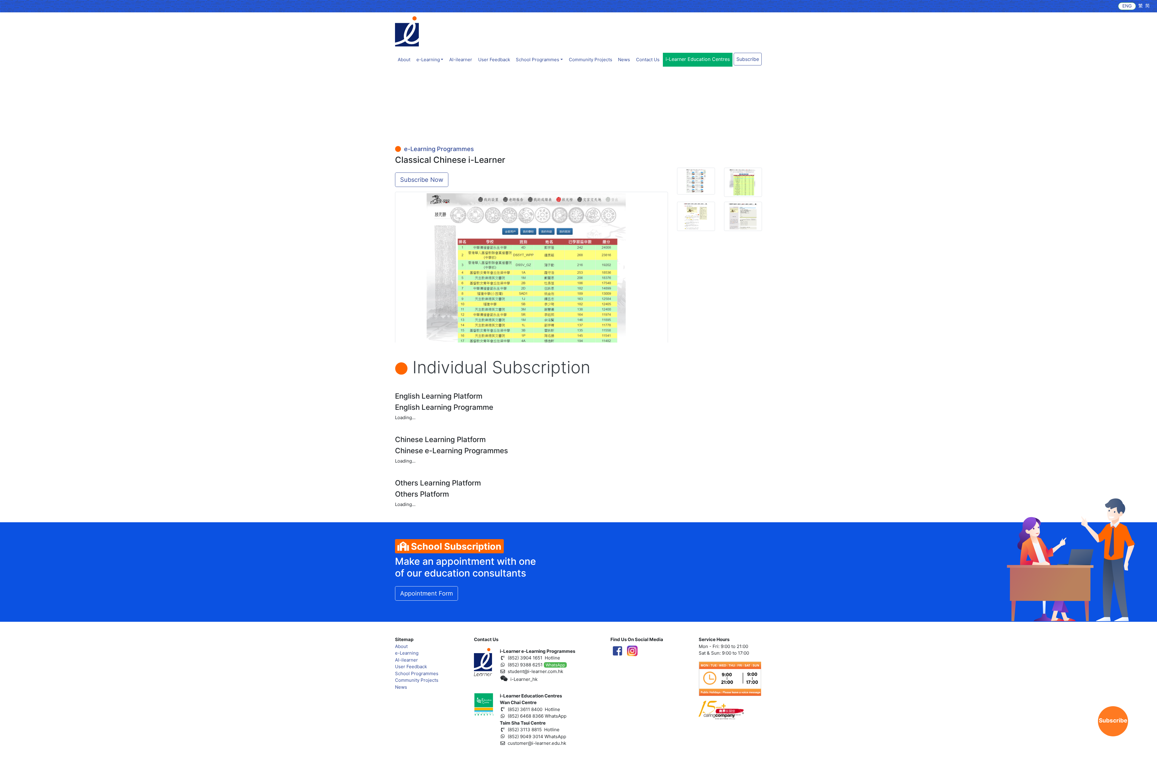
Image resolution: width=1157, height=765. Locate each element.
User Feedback (411, 666)
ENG (1127, 6)
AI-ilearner (460, 59)
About (404, 59)
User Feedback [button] (494, 59)
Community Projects (590, 59)
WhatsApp (555, 664)
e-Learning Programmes (437, 149)
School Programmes (416, 673)
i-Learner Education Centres (698, 59)
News (624, 59)
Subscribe (747, 59)
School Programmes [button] (537, 59)
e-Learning (407, 653)
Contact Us (648, 59)
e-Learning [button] (428, 59)
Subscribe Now (421, 179)
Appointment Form (426, 593)
